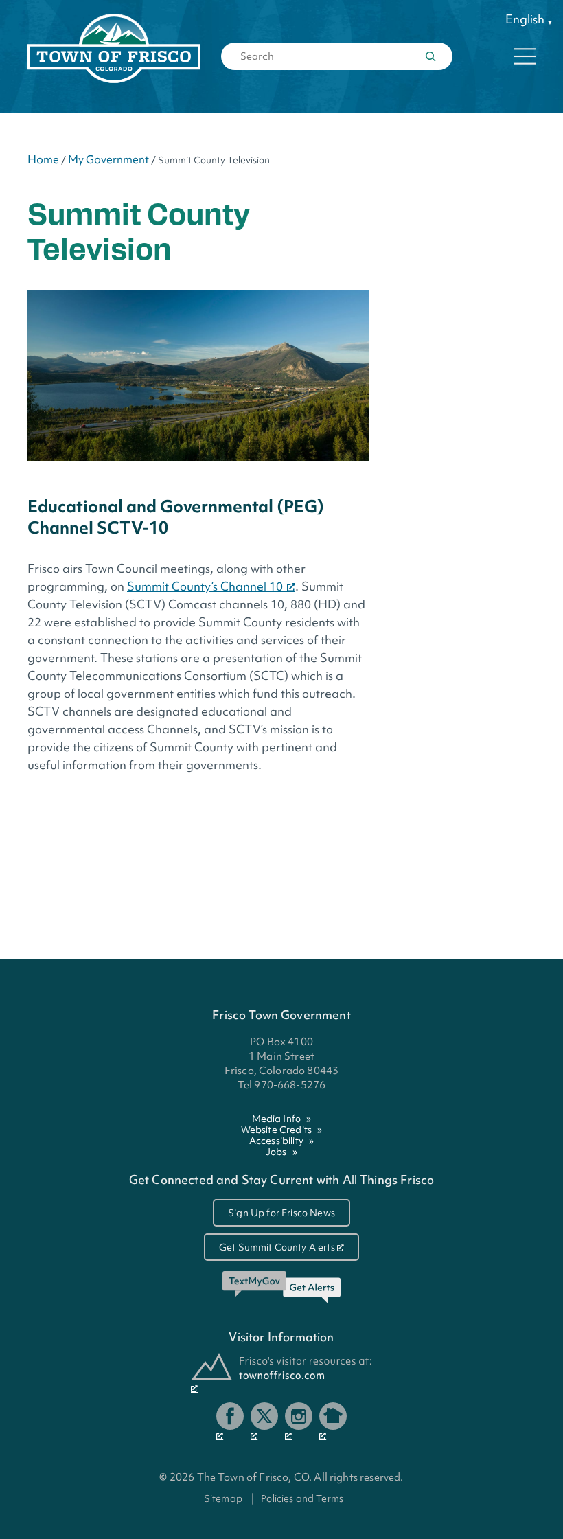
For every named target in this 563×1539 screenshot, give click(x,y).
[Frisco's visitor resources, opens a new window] (281, 1373)
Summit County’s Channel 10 (205, 586)
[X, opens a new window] (264, 1421)
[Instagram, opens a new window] (298, 1421)
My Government (108, 159)
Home (43, 159)
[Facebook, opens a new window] (230, 1421)
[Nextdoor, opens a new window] (333, 1421)
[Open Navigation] (525, 56)
